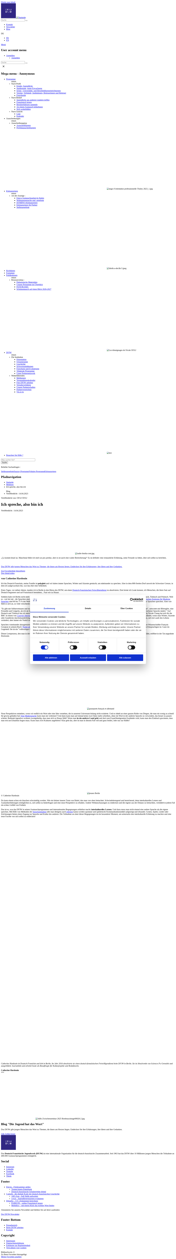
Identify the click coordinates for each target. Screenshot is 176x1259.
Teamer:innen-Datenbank (21, 1189)
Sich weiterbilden (23, 109)
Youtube (9, 1171)
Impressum (10, 1241)
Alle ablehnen (51, 658)
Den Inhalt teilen (8, 573)
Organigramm (22, 362)
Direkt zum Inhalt (8, 2)
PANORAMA (22, 287)
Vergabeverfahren (23, 385)
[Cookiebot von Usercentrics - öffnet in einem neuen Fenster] (132, 600)
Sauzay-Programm (21, 471)
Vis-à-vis (20, 392)
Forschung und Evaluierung (27, 369)
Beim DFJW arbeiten (14, 1227)
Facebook (10, 1174)
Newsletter (10, 27)
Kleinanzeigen (12, 191)
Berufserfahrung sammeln (26, 104)
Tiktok (8, 1176)
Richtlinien (10, 271)
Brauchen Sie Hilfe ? (14, 455)
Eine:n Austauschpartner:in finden (30, 198)
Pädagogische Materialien (26, 282)
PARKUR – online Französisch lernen (27, 1203)
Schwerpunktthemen (24, 366)
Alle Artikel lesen (8, 1134)
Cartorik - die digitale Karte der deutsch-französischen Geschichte (33, 1194)
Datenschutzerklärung (15, 1243)
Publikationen (11, 275)
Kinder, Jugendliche (24, 86)
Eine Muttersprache (29, 716)
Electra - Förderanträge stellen (18, 1187)
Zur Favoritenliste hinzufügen (13, 571)
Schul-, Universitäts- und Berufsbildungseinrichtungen (38, 91)
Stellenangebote (22, 207)
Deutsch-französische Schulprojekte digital (28, 1192)
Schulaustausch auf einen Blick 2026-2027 (33, 289)
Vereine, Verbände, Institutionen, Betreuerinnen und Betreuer (41, 93)
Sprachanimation (39, 812)
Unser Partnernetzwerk (25, 373)
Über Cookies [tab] (126, 608)
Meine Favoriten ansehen (11, 1257)
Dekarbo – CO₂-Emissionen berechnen (22, 1201)
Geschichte (21, 364)
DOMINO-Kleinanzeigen (26, 203)
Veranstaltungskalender (25, 380)
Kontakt (9, 24)
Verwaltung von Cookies (16, 1248)
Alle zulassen (125, 658)
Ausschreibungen (23, 125)
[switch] (73, 647)
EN (7, 40)
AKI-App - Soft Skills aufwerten (24, 1196)
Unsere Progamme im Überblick (29, 284)
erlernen (69, 812)
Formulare (10, 273)
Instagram (10, 1167)
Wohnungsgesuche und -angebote (30, 200)
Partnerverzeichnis (23, 389)
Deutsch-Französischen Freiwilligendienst (89, 590)
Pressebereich (11, 1225)
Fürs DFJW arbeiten (24, 383)
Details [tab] (88, 608)
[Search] (26, 20)
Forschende (21, 95)
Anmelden (10, 55)
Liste (18, 114)
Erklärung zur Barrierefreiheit (18, 1245)
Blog (8, 29)
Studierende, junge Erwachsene (29, 88)
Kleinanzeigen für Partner (26, 205)
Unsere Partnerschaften (25, 387)
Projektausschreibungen (26, 128)
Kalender (20, 116)
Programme (11, 79)
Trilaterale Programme (25, 371)
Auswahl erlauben (88, 658)
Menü (3, 45)
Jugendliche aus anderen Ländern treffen (32, 100)
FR (7, 38)
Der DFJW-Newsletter (10, 1214)
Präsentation (21, 359)
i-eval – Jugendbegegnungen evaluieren (27, 1198)
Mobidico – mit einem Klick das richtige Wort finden (32, 1205)
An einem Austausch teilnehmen (29, 107)
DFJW (9, 352)
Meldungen (21, 378)
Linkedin (10, 1169)
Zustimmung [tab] (49, 608)
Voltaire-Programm (36, 471)
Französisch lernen (24, 102)
